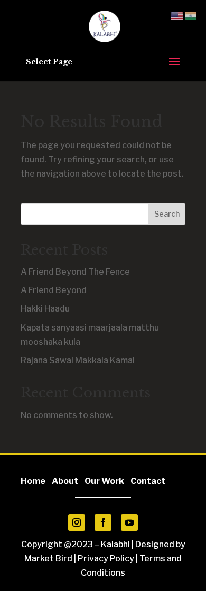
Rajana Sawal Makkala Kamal (78, 360)
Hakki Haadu (45, 309)
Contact (147, 481)
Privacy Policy (106, 559)
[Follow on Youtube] (129, 522)
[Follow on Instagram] (76, 522)
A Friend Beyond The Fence (75, 272)
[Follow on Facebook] (103, 522)
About (67, 481)
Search (167, 213)
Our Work (104, 481)
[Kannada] (191, 15)
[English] (177, 15)
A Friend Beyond (54, 290)
